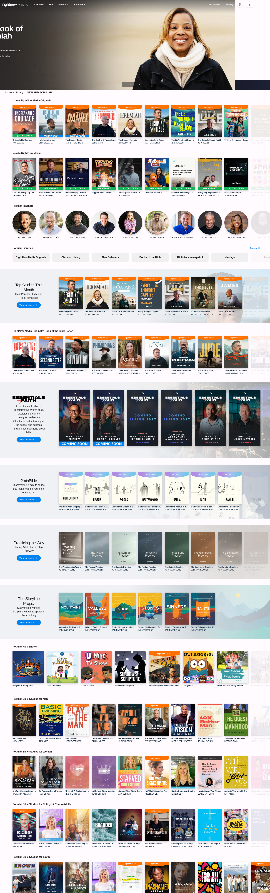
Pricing (229, 4)
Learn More (79, 4)
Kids (51, 4)
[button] (262, 4)
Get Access (215, 4)
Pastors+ (63, 4)
